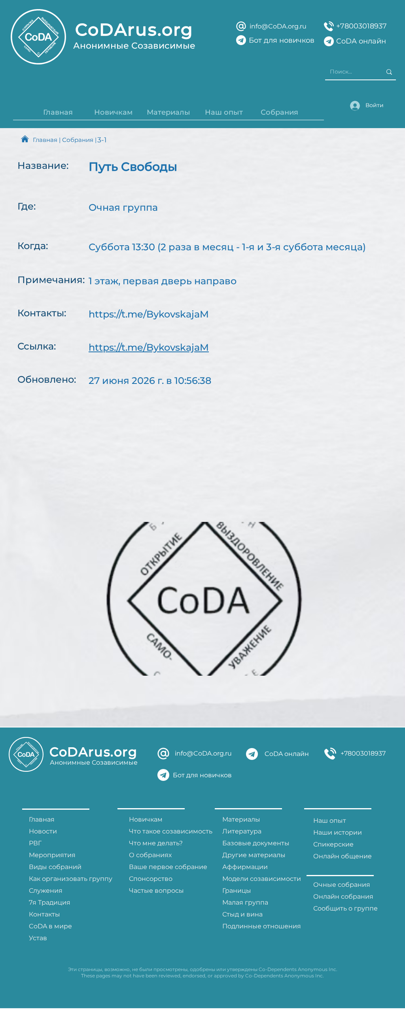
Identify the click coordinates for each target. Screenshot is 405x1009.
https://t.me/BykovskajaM (149, 314)
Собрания (77, 140)
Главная (45, 140)
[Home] (25, 139)
